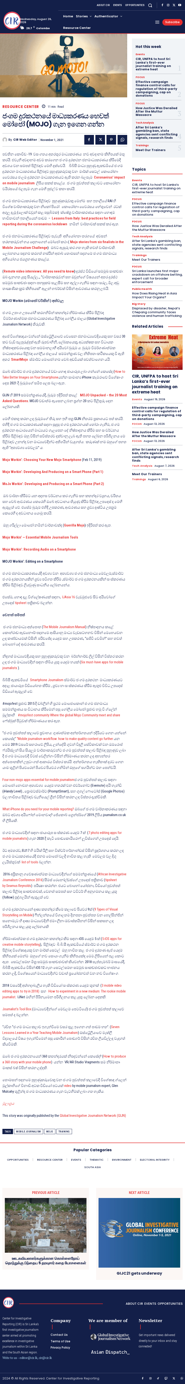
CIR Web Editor (25, 139)
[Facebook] (162, 5)
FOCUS (140, 77)
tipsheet (20, 603)
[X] (174, 5)
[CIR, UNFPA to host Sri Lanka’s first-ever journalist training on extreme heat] (157, 352)
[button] (150, 5)
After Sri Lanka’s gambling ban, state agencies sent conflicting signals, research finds (157, 132)
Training (64, 1131)
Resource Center (20, 106)
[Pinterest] (111, 140)
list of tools (30, 862)
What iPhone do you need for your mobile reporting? (38, 809)
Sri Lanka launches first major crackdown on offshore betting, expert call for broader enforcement (157, 277)
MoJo (49, 1131)
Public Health (142, 289)
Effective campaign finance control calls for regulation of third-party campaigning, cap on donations (156, 89)
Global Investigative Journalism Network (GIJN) (93, 1115)
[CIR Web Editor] (5, 139)
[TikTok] (158, 1378)
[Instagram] (168, 5)
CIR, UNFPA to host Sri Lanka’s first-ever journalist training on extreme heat (153, 64)
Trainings (142, 145)
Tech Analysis (145, 123)
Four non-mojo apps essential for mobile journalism (38, 780)
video (68, 1086)
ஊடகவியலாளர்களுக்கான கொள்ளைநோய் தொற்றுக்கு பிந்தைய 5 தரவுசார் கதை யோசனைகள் (45, 1260)
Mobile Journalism (28, 1131)
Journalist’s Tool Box (17, 1009)
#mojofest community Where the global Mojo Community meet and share (69, 715)
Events (140, 54)
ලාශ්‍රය (9, 1103)
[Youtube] (180, 5)
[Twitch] (166, 1378)
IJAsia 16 (68, 597)
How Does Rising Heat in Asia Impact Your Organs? (154, 295)
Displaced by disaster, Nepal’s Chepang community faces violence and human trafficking (157, 312)
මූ (3, 1103)
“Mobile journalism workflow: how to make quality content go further (65, 739)
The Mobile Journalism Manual (64, 627)
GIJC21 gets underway (139, 1273)
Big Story (138, 304)
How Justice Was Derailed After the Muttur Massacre (156, 111)
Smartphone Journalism (46, 680)
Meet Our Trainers (150, 150)
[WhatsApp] (122, 140)
